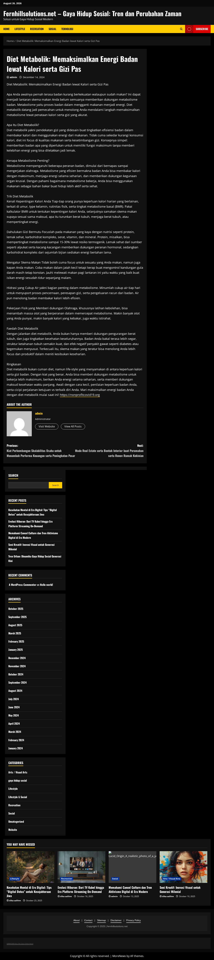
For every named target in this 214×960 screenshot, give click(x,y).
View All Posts (73, 426)
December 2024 (17, 658)
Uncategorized (16, 821)
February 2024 (16, 740)
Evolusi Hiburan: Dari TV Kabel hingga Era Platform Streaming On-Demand (81, 889)
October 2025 (15, 609)
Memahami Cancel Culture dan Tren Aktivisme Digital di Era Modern (130, 889)
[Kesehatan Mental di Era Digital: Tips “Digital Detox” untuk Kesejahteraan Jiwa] (30, 867)
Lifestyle (20, 29)
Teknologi (67, 29)
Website (12, 830)
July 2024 (13, 699)
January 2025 (15, 650)
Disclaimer (116, 920)
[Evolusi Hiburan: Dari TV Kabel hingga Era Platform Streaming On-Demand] (81, 867)
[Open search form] (181, 29)
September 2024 (17, 682)
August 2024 (15, 691)
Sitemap (101, 920)
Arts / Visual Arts (17, 772)
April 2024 (14, 724)
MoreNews (119, 956)
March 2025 (14, 633)
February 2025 (16, 641)
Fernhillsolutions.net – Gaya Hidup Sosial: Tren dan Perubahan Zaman (92, 13)
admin (13, 77)
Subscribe (202, 29)
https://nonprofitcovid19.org (80, 395)
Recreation (37, 29)
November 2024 (17, 666)
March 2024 (14, 732)
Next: (109, 450)
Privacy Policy (133, 920)
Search (13, 475)
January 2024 (15, 748)
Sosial (52, 29)
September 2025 (17, 617)
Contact (88, 920)
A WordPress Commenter (22, 585)
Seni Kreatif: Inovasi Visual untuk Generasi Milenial (180, 889)
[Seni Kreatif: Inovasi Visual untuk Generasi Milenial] (183, 867)
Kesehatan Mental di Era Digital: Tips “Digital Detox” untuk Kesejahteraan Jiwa (29, 891)
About (76, 920)
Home (6, 29)
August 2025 (15, 625)
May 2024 (13, 715)
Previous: (41, 450)
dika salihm (15, 900)
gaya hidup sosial (17, 780)
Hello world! (46, 585)
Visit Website (47, 426)
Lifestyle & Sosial (17, 797)
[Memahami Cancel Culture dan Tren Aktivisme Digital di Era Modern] (132, 867)
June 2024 (14, 707)
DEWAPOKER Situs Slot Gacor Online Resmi (20, 943)
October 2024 (15, 674)
